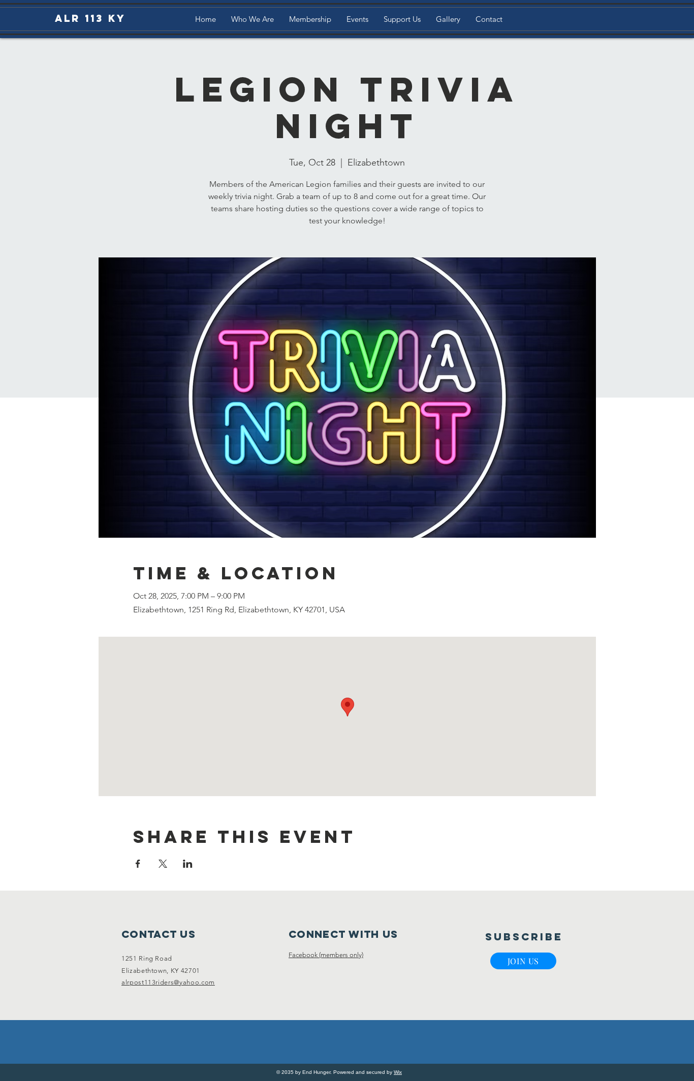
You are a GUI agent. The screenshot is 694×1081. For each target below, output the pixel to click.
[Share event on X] (163, 864)
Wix (398, 1072)
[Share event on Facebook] (138, 864)
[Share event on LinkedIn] (188, 864)
